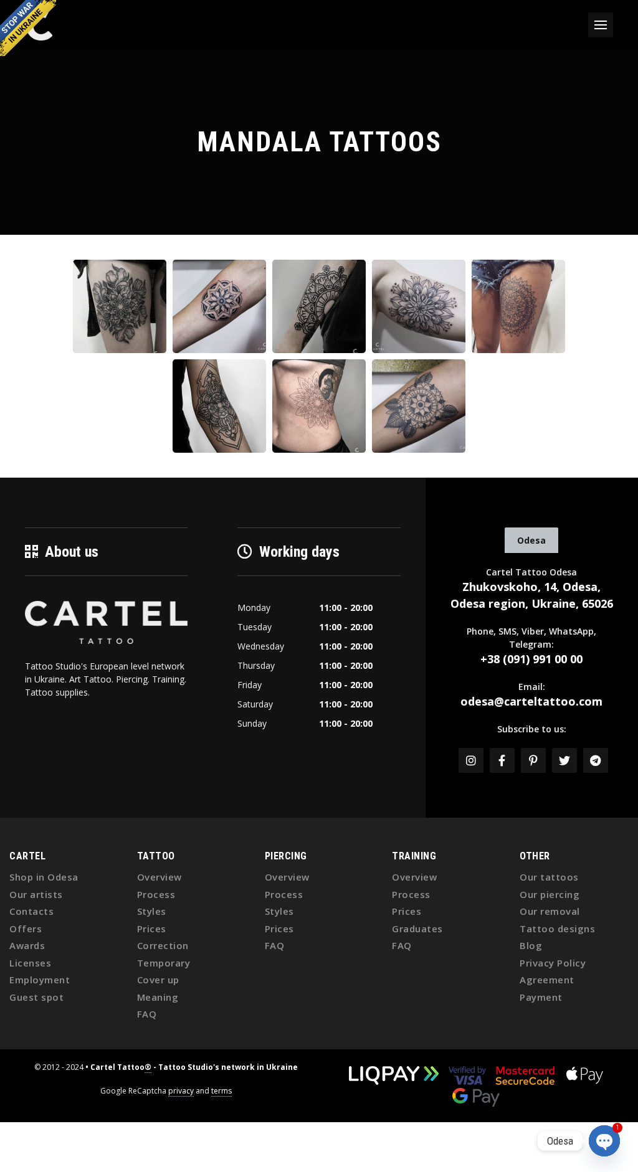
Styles (151, 911)
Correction (163, 945)
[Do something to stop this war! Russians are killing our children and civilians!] (28, 28)
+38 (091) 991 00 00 (531, 658)
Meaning (158, 997)
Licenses (30, 963)
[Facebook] (502, 760)
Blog (531, 945)
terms (221, 1090)
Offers (25, 928)
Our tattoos (549, 877)
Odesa (531, 540)
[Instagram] (471, 760)
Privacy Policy (553, 963)
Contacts (31, 911)
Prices (151, 928)
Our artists (36, 894)
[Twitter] (564, 760)
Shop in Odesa (44, 877)
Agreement (547, 979)
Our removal (550, 911)
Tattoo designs (557, 928)
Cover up (158, 979)
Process (156, 894)
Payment (541, 997)
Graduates (417, 928)
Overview (159, 877)
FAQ (147, 1014)
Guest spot (36, 997)
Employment (39, 979)
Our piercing (549, 894)
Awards (27, 945)
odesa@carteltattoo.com (531, 701)
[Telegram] (595, 760)
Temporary (164, 963)
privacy (181, 1090)
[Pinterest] (533, 760)
